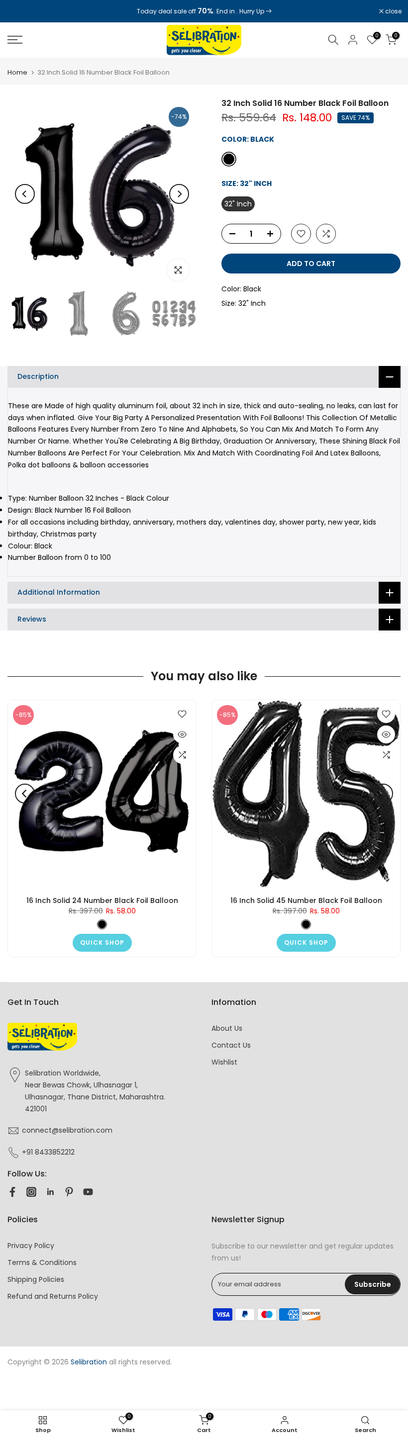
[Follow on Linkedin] (50, 1191)
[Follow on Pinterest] (69, 1191)
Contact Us (231, 1045)
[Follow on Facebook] (12, 1191)
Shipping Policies (35, 1279)
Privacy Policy (30, 1246)
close (21, 11)
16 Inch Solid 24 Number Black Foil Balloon (102, 900)
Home (17, 72)
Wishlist (224, 1062)
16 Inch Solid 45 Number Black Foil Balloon (306, 900)
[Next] (179, 194)
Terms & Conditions (42, 1262)
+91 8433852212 (48, 1152)
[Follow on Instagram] (31, 1191)
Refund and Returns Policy (52, 1296)
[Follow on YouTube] (88, 1191)
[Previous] (25, 194)
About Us (226, 1028)
